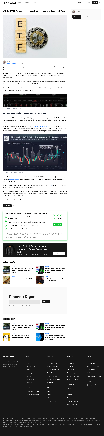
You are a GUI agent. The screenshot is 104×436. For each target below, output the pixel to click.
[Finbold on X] (91, 385)
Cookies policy (91, 370)
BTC (50, 185)
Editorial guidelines (72, 401)
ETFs (25, 67)
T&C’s (27, 305)
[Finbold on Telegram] (95, 385)
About (69, 388)
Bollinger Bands (14, 179)
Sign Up (95, 2)
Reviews (49, 395)
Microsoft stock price (73, 376)
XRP (7, 67)
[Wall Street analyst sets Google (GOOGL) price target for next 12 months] (40, 270)
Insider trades (52, 363)
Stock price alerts (53, 376)
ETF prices (70, 366)
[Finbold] (9, 2)
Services (50, 356)
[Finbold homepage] (11, 356)
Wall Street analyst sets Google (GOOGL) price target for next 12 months (55, 270)
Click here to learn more (19, 422)
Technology (29, 373)
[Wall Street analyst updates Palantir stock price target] (6, 337)
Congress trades (53, 370)
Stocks (14, 266)
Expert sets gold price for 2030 (22, 279)
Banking (28, 370)
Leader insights (51, 401)
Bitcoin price (71, 370)
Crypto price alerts (53, 379)
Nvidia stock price (72, 379)
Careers (69, 395)
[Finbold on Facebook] (88, 385)
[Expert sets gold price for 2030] (6, 280)
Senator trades (52, 366)
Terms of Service (10, 366)
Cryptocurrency (12, 63)
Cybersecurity (30, 379)
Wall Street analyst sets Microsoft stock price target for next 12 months (23, 270)
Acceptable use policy (93, 366)
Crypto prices (71, 363)
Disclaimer (90, 373)
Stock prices (71, 360)
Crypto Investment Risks (94, 376)
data (63, 75)
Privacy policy (91, 363)
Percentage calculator (32, 395)
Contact (69, 391)
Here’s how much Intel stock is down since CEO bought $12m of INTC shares (55, 337)
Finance (14, 276)
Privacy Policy (32, 305)
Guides (49, 391)
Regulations (29, 383)
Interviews (50, 398)
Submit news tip (72, 404)
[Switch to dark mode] (100, 2)
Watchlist (50, 383)
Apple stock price (72, 373)
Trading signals (51, 360)
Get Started (57, 224)
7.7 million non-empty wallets (41, 126)
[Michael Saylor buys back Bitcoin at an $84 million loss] (40, 280)
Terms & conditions (92, 360)
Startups (28, 376)
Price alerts (50, 373)
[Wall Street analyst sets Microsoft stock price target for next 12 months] (6, 270)
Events (69, 398)
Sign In (88, 2)
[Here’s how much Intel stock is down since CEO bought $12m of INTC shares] (40, 337)
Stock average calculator (33, 391)
